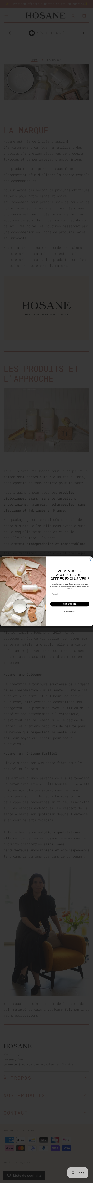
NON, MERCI (69, 611)
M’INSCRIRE (70, 604)
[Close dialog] (90, 559)
